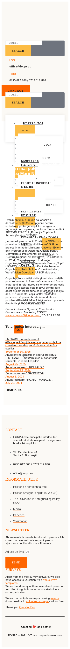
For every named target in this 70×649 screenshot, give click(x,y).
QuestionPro (27, 607)
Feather (46, 626)
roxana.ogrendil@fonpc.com (22, 315)
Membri (28, 187)
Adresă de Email (15, 552)
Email (12, 60)
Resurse (28, 215)
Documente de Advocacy (40, 236)
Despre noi (33, 123)
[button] (16, 90)
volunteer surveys (37, 601)
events (55, 598)
